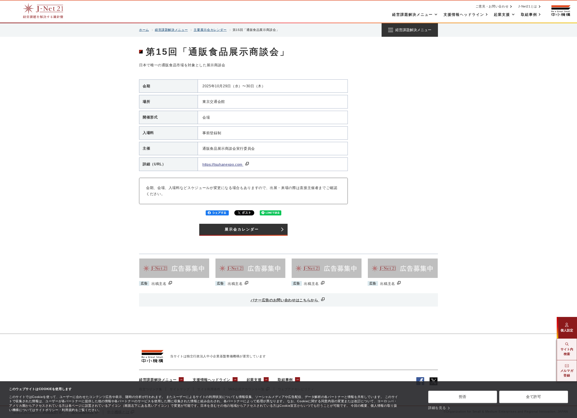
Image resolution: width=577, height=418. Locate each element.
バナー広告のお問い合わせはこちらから (285, 300)
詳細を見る (437, 408)
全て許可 (533, 397)
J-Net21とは (527, 6)
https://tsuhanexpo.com (222, 164)
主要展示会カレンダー (210, 30)
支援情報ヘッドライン (211, 380)
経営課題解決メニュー (171, 30)
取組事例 (285, 380)
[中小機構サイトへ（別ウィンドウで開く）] (560, 10)
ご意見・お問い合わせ (492, 6)
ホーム (144, 30)
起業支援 (254, 380)
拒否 (462, 397)
